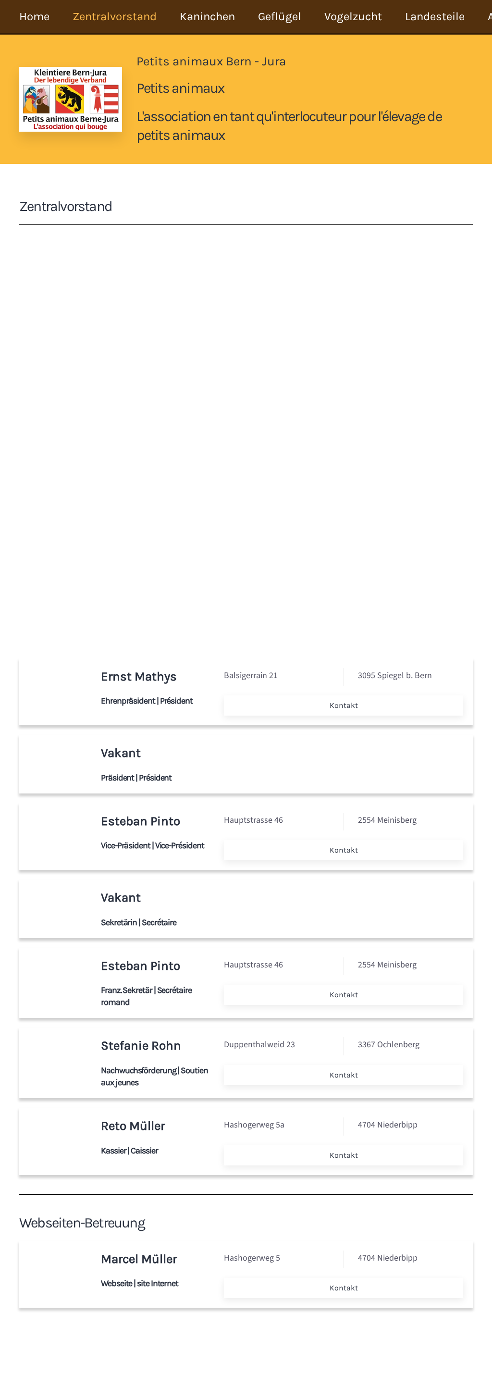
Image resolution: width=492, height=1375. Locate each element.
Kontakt (344, 705)
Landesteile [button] (435, 16)
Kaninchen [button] (207, 16)
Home (34, 16)
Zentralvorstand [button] (115, 16)
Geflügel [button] (279, 16)
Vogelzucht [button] (353, 16)
